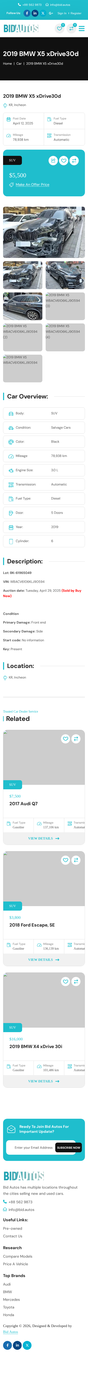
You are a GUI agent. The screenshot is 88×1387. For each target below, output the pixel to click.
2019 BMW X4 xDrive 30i (35, 1046)
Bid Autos (10, 1332)
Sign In (62, 13)
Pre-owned (12, 1228)
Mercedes (11, 1299)
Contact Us (12, 1236)
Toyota (8, 1307)
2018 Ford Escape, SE (32, 925)
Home (7, 63)
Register (76, 13)
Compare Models (17, 1256)
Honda (8, 1314)
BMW (7, 1291)
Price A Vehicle (15, 1264)
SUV (12, 160)
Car (19, 63)
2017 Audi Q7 (23, 804)
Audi (7, 1284)
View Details (40, 838)
